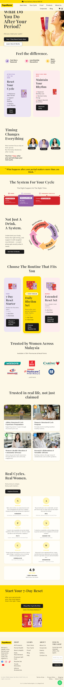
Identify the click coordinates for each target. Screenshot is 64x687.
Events (42, 650)
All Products (18, 645)
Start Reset (11, 111)
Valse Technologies (29, 683)
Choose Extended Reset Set (50, 319)
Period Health (18, 648)
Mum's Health (18, 650)
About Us (58, 5)
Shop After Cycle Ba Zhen (32, 606)
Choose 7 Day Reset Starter (11, 322)
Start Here (23, 5)
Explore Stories (13, 491)
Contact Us (43, 655)
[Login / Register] (62, 9)
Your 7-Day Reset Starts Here (16, 39)
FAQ (28, 655)
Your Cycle (33, 5)
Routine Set (18, 661)
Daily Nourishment (18, 654)
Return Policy (59, 679)
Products (49, 5)
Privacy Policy (51, 677)
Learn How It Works (13, 44)
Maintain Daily (41, 107)
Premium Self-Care (19, 658)
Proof (41, 5)
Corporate (43, 9)
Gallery (42, 653)
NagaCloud (41, 683)
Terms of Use (40, 677)
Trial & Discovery (17, 665)
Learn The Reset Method (31, 610)
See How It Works (14, 252)
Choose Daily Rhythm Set (32, 327)
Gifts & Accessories (18, 669)
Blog (51, 9)
